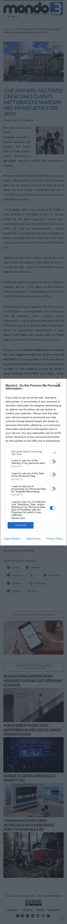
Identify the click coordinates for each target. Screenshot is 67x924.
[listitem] (33, 452)
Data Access (33, 538)
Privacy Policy (55, 538)
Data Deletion (12, 538)
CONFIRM (20, 525)
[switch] (53, 461)
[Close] (59, 385)
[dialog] (33, 462)
